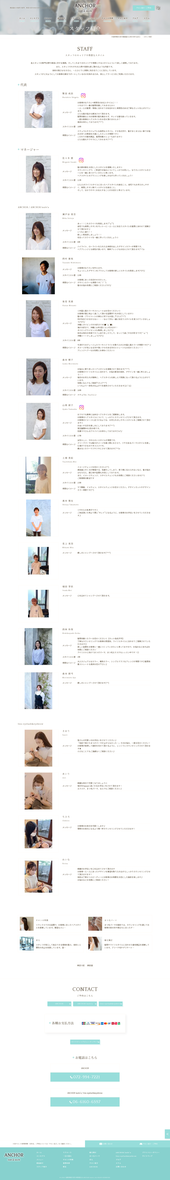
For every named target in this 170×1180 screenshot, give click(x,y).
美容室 (90, 965)
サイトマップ (147, 1156)
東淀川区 (81, 965)
